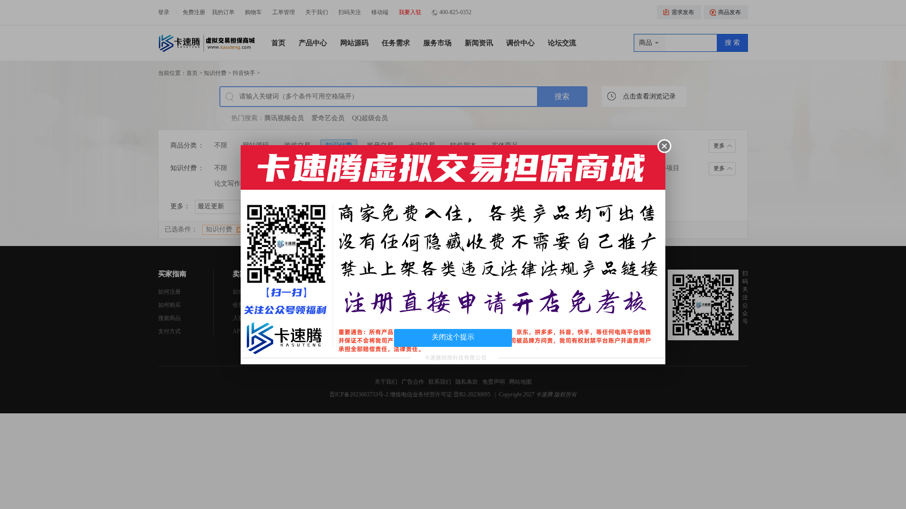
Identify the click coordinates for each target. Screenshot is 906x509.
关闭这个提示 (453, 337)
